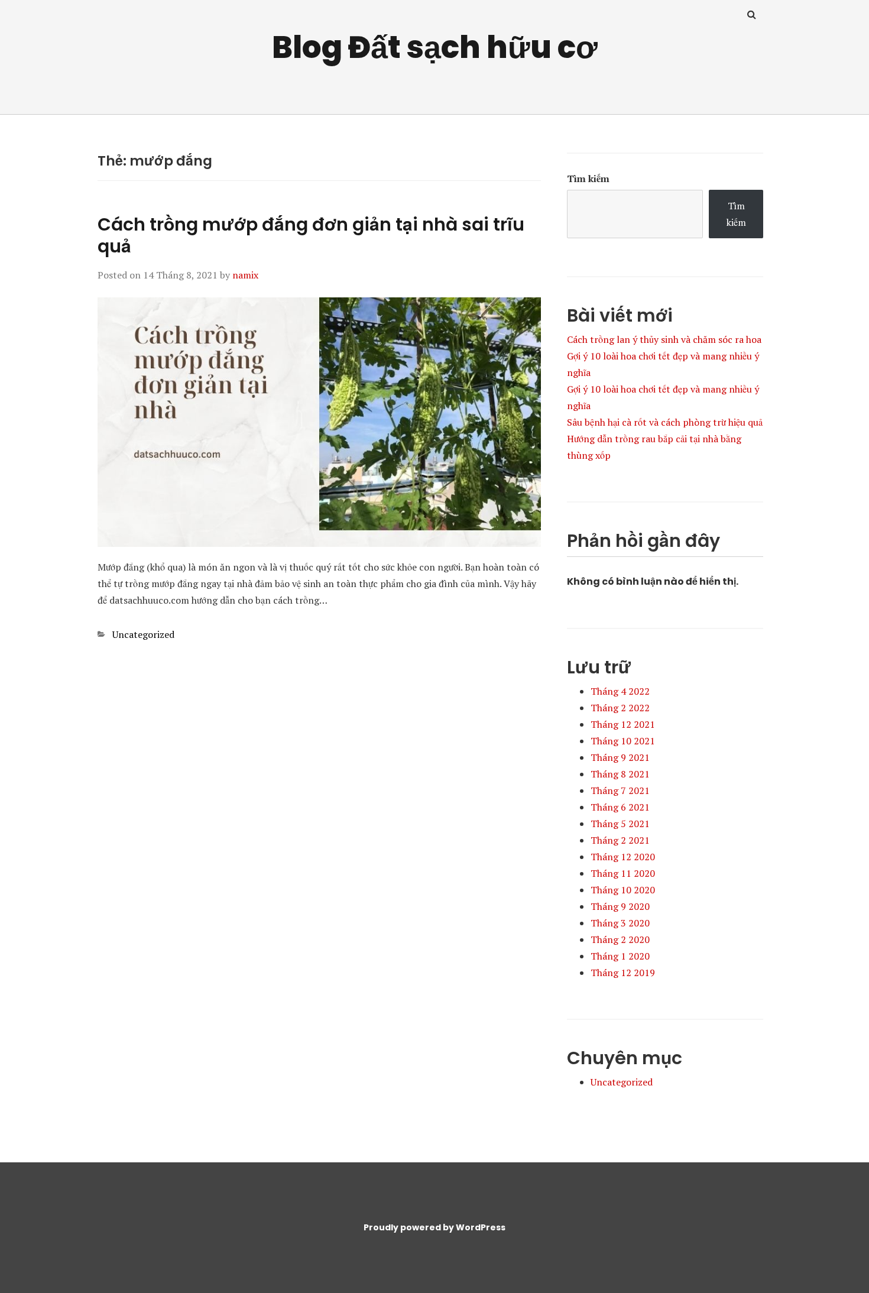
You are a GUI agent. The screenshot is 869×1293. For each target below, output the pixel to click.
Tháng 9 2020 (620, 906)
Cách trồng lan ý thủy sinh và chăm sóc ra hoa (664, 339)
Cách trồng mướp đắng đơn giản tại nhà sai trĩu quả (311, 235)
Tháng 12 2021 (623, 724)
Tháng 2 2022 (620, 707)
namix (245, 274)
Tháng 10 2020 (623, 889)
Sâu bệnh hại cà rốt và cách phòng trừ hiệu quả (665, 422)
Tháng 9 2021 (620, 757)
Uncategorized (143, 634)
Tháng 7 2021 (620, 790)
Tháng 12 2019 (623, 972)
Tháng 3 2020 (620, 922)
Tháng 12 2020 (623, 856)
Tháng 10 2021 (623, 740)
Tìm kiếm (588, 178)
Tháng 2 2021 (620, 840)
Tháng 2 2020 (620, 939)
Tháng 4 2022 (620, 691)
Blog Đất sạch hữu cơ (435, 47)
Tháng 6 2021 (620, 807)
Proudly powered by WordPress (434, 1227)
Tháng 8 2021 (620, 773)
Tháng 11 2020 (623, 873)
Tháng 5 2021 (620, 823)
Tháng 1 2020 (620, 956)
